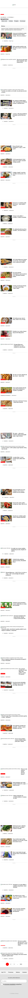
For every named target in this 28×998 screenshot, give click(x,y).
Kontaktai (24, 972)
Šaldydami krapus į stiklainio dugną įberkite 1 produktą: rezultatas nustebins (19, 827)
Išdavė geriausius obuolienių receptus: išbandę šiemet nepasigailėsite (19, 910)
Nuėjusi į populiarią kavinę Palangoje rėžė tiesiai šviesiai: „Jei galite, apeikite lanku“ (14, 955)
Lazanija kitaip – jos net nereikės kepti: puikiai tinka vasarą (19, 458)
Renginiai (16, 21)
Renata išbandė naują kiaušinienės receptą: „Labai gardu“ (19, 147)
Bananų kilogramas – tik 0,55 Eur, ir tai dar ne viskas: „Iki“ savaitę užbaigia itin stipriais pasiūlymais (16, 574)
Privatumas (10, 972)
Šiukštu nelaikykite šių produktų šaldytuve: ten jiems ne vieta (20, 797)
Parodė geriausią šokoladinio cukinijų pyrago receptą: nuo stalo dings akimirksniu (19, 684)
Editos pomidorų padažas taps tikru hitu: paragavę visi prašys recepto (20, 48)
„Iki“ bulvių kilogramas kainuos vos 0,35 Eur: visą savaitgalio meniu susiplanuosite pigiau (20, 261)
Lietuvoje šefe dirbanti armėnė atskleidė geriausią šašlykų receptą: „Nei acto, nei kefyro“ (19, 34)
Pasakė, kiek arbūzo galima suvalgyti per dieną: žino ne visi (20, 503)
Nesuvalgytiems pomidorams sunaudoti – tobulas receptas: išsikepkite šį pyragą (19, 727)
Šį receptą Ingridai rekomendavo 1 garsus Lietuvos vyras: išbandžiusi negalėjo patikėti (20, 274)
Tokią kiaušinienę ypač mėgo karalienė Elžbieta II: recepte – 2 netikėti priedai (20, 784)
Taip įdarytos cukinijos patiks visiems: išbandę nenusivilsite (19, 516)
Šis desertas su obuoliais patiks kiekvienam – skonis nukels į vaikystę (19, 204)
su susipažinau (12, 984)
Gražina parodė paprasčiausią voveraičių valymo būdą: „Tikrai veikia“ (19, 287)
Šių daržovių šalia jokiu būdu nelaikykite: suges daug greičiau (22, 61)
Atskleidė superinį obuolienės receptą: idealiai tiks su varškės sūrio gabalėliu (20, 604)
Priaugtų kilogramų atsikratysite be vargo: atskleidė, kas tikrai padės (19, 346)
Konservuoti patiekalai (5, 395)
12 (2, 553)
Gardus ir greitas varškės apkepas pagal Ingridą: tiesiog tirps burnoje (14, 448)
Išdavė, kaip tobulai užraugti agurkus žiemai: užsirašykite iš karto (19, 853)
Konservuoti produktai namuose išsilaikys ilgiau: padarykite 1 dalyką (20, 740)
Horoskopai (22, 21)
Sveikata (11, 21)
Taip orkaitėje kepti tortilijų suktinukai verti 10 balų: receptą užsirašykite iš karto (20, 840)
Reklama (18, 972)
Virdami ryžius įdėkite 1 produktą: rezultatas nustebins (19, 216)
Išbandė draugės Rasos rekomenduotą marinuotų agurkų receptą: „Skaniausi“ (14, 716)
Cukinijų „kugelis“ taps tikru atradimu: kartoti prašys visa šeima (19, 174)
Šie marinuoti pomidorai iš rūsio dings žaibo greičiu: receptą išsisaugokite (23, 671)
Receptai (6, 40)
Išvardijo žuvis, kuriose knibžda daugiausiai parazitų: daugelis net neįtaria (18, 549)
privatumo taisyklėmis (10, 984)
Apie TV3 (3, 972)
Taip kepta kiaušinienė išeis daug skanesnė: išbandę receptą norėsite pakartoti (20, 617)
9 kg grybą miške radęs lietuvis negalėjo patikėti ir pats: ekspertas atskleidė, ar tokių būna (13, 630)
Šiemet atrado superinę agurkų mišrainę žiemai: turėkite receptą (24, 771)
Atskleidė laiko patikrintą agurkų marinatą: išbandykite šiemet (19, 560)
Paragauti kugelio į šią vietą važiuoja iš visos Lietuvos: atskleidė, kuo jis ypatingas (19, 491)
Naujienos (3, 17)
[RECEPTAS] (12, 89)
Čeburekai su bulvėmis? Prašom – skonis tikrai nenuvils (20, 401)
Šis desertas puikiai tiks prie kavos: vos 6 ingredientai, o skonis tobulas (22, 943)
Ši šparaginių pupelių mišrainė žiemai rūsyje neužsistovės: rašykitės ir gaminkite (19, 389)
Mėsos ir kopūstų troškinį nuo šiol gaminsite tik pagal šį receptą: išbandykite (13, 660)
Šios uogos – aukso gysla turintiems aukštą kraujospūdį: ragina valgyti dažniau (19, 435)
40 (2, 497)
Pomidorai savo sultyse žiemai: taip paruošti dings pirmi (20, 332)
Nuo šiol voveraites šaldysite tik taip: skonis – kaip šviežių (20, 375)
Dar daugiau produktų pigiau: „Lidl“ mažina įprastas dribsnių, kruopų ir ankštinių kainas (20, 102)
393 (21, 964)
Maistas (5, 65)
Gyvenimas (10, 17)
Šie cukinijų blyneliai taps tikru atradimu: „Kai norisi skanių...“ (20, 230)
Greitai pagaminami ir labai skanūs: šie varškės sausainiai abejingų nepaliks (19, 160)
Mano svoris (4, 21)
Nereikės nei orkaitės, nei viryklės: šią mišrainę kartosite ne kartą (14, 91)
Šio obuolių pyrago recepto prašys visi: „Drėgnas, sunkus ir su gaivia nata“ (20, 897)
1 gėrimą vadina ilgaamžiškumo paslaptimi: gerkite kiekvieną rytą (20, 115)
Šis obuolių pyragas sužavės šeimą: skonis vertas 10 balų (19, 319)
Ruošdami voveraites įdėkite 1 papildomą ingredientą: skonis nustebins (20, 886)
